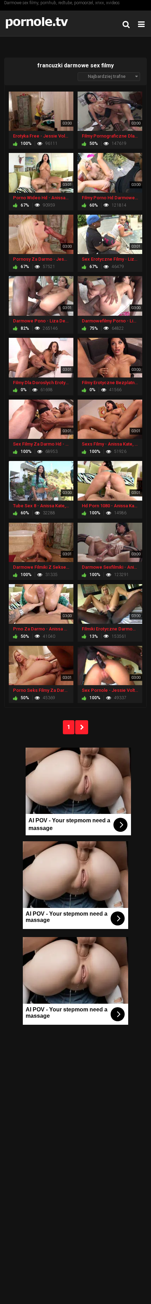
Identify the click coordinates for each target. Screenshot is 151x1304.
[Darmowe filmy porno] (38, 23)
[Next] (81, 727)
